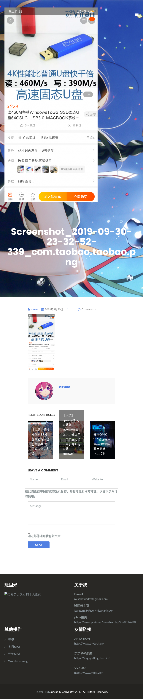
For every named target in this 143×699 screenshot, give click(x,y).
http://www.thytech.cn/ (89, 643)
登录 (11, 639)
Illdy (47, 691)
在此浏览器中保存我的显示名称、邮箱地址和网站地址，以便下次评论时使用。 (71, 493)
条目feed (14, 646)
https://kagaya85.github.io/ (91, 658)
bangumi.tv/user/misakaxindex (93, 610)
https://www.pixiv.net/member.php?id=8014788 (105, 622)
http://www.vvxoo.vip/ (88, 672)
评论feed (14, 654)
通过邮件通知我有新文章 (44, 536)
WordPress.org (18, 661)
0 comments (89, 309)
